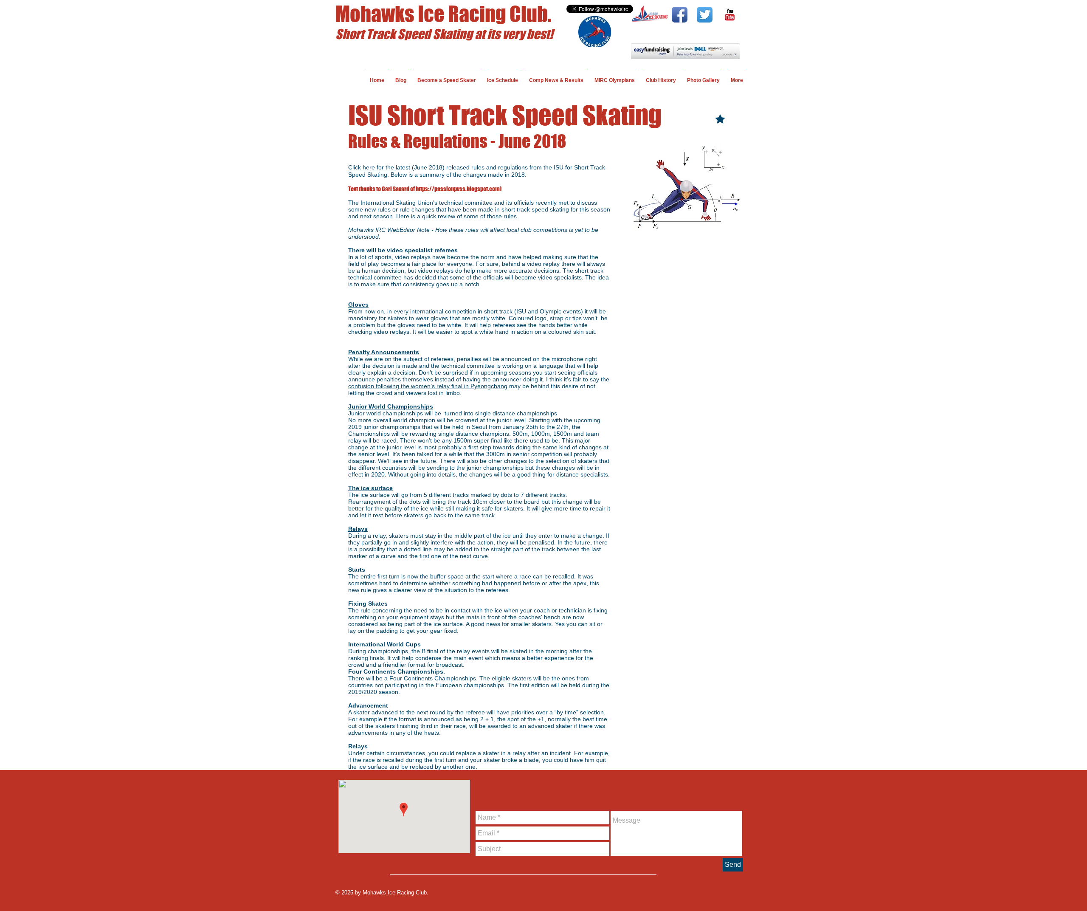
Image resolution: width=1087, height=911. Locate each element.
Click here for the (372, 167)
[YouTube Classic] (730, 15)
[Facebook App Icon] (679, 15)
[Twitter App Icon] (704, 15)
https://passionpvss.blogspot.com (458, 188)
